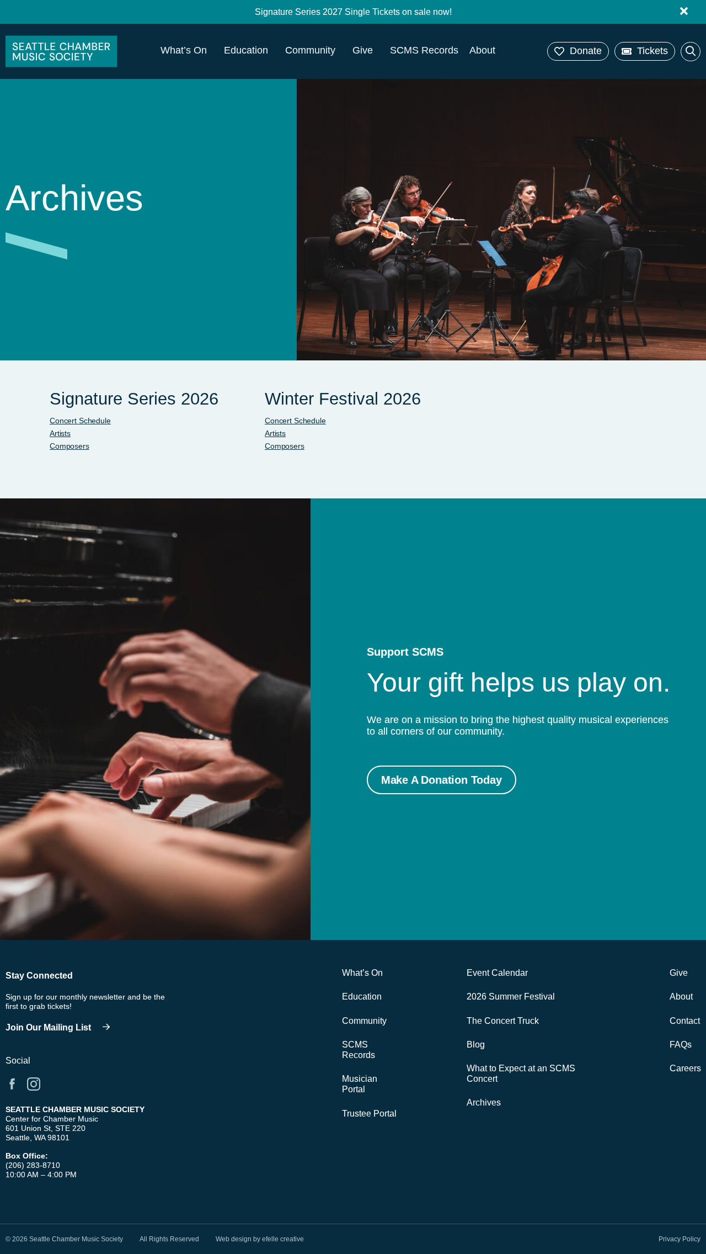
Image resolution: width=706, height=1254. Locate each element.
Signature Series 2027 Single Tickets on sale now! (353, 12)
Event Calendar (497, 972)
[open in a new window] (61, 1028)
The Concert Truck (503, 1020)
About (482, 50)
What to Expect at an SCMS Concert (521, 1073)
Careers (685, 1068)
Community (310, 50)
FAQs (681, 1044)
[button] (578, 51)
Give (362, 50)
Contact (685, 1020)
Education (246, 50)
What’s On (184, 50)
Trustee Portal (369, 1113)
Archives (484, 1102)
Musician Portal (359, 1084)
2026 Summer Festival (511, 996)
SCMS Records (424, 50)
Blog (476, 1044)
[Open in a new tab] (12, 1084)
